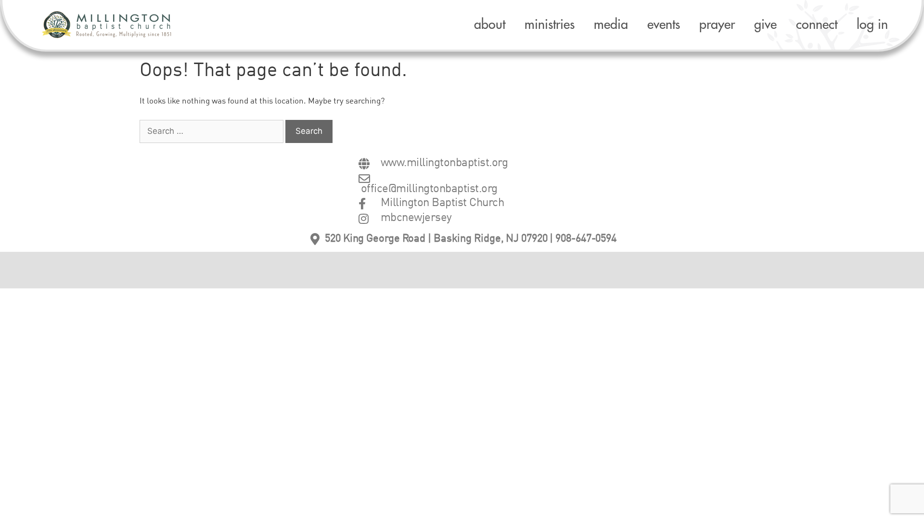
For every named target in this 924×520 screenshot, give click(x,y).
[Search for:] (212, 132)
